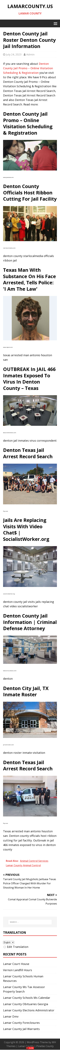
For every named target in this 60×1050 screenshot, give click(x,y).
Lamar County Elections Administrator (28, 1010)
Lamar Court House (16, 964)
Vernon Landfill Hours (17, 970)
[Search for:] (30, 922)
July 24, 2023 (14, 54)
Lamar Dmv (10, 1016)
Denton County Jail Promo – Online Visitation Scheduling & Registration (28, 68)
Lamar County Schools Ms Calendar (26, 998)
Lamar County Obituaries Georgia (25, 1004)
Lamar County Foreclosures (21, 1023)
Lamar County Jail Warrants (21, 1029)
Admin (30, 54)
